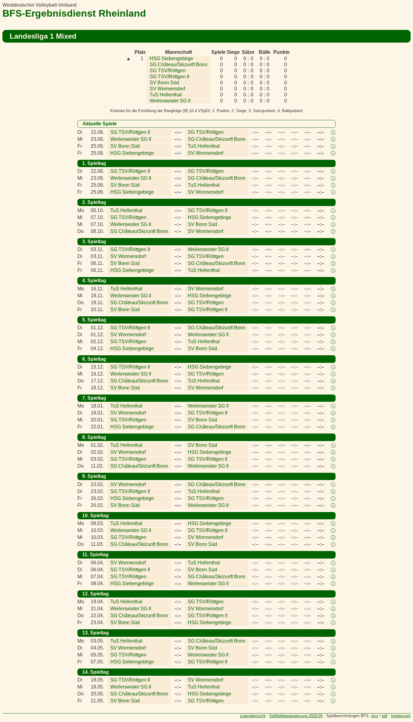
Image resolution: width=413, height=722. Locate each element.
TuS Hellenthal (166, 94)
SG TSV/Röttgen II (169, 76)
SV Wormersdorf (167, 88)
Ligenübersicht (252, 716)
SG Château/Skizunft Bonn (178, 64)
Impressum (401, 716)
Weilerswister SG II (170, 100)
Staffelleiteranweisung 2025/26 (296, 716)
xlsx (374, 716)
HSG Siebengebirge (171, 58)
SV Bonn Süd (164, 82)
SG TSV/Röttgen (168, 70)
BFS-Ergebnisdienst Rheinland (74, 13)
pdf (384, 716)
